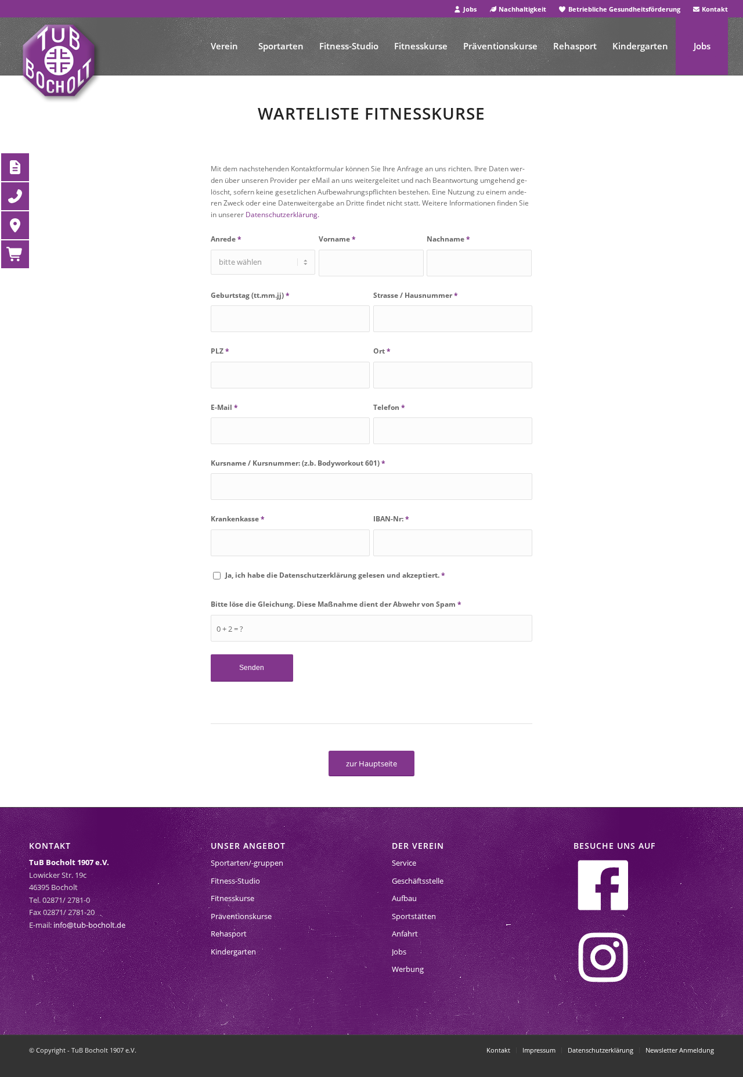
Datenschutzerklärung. (282, 214)
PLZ (220, 351)
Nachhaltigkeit (521, 9)
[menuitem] (465, 9)
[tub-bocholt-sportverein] (58, 60)
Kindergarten (233, 951)
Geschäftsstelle (417, 881)
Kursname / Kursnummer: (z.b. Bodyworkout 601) (298, 463)
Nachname (448, 239)
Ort (382, 351)
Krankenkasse (238, 519)
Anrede (226, 239)
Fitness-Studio (235, 881)
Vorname (337, 239)
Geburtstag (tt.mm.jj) (250, 295)
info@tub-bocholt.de (89, 925)
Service (404, 863)
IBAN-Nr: (391, 519)
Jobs (469, 9)
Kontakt (714, 9)
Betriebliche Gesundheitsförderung (623, 9)
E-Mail (224, 407)
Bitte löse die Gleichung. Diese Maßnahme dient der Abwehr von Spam (336, 604)
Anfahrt (405, 933)
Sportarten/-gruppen (247, 863)
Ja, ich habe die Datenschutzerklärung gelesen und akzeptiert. (335, 575)
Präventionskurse (241, 916)
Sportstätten (414, 916)
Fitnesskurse (232, 898)
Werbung (408, 969)
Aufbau (404, 898)
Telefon (389, 407)
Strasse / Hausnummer (415, 295)
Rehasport (229, 933)
